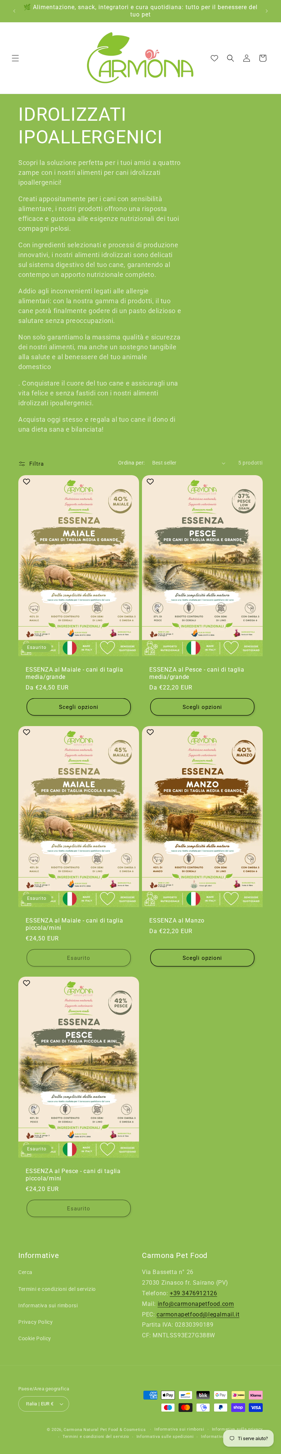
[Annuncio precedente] (14, 11)
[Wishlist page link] (214, 58)
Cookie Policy (34, 1338)
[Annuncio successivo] (267, 11)
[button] (15, 58)
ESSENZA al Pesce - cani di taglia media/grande (196, 673)
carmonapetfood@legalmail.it (198, 1314)
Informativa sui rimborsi (48, 1305)
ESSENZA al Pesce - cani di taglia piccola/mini (73, 1175)
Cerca (25, 1272)
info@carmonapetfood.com (196, 1303)
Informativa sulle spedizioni (165, 1436)
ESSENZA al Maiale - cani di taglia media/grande (74, 673)
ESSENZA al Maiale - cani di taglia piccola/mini (74, 924)
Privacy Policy (35, 1322)
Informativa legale (220, 1436)
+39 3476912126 (193, 1293)
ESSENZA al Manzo (177, 920)
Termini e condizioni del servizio (57, 1289)
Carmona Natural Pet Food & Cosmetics (105, 1429)
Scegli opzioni (78, 707)
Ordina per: (131, 463)
